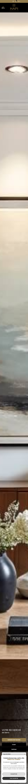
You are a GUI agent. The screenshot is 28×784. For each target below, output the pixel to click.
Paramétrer (13, 774)
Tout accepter (14, 778)
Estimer (14, 749)
